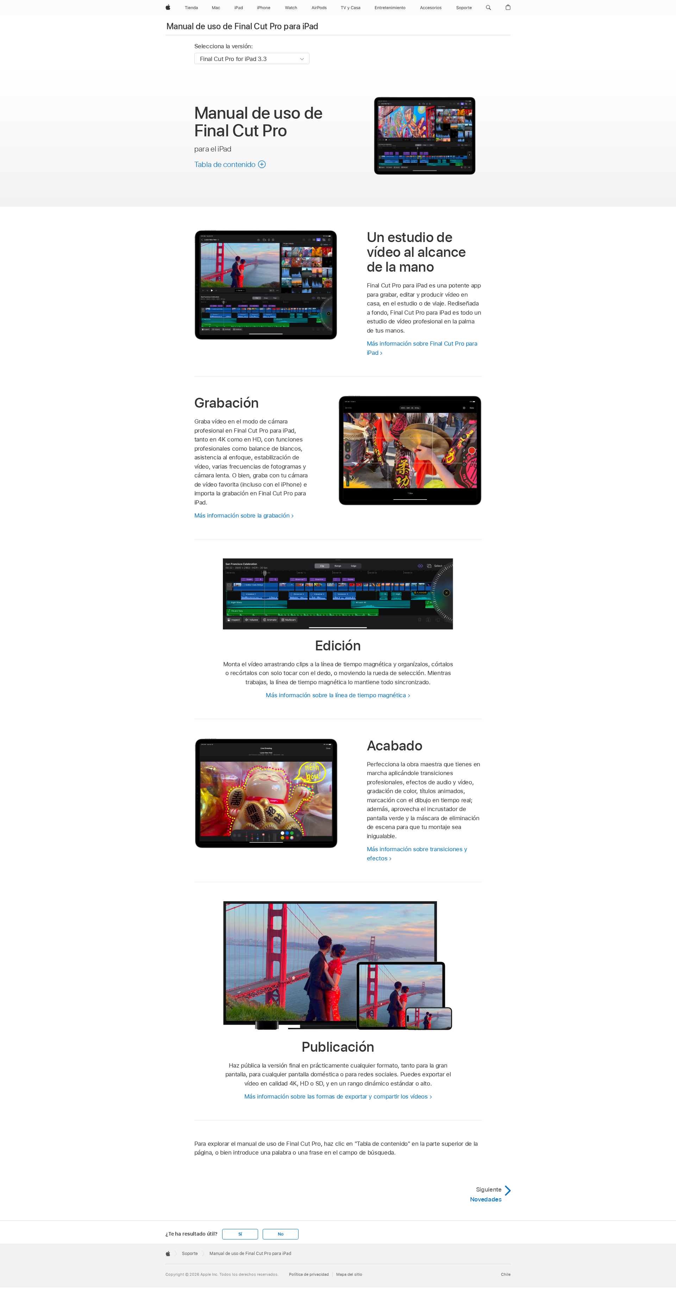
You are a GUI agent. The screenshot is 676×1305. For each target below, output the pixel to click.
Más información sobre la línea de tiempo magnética (336, 695)
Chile (506, 1274)
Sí (240, 1234)
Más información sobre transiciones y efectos (417, 854)
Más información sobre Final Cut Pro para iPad (422, 348)
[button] (488, 8)
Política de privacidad (309, 1274)
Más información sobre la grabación (242, 515)
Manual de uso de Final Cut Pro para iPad (242, 26)
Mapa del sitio (349, 1274)
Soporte (190, 1253)
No (280, 1234)
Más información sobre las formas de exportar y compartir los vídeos (336, 1096)
